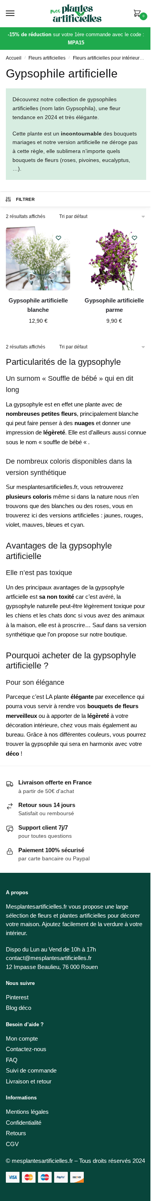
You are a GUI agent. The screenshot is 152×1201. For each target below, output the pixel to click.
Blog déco (18, 1007)
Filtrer (25, 199)
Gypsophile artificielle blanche (38, 305)
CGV (12, 1144)
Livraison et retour (28, 1081)
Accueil (13, 58)
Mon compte (22, 1038)
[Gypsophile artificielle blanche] (38, 258)
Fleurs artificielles (46, 58)
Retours (16, 1133)
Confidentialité (23, 1122)
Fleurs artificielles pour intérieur (106, 58)
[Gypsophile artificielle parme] (114, 258)
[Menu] (17, 13)
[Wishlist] (58, 238)
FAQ (12, 1060)
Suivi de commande (31, 1070)
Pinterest (17, 997)
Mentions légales (27, 1111)
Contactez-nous (26, 1049)
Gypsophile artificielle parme (114, 305)
